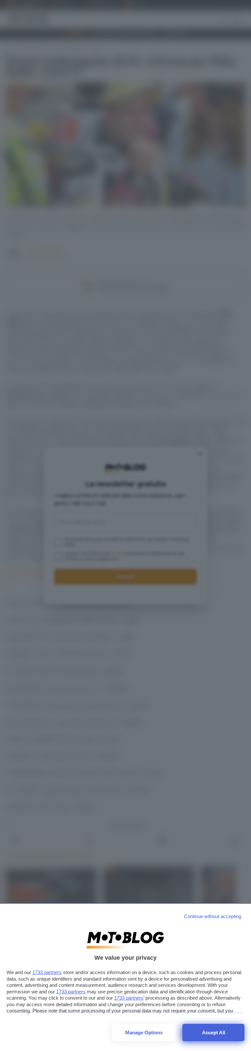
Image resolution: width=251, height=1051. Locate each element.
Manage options (144, 1032)
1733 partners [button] (47, 972)
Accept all (213, 1032)
